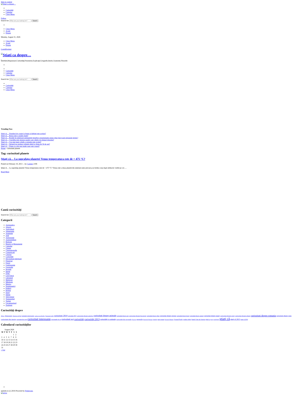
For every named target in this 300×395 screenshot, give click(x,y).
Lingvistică (10, 276)
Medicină (9, 280)
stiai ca (208, 319)
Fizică (8, 263)
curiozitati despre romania (263, 315)
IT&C (8, 274)
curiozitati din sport (21, 319)
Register (8, 49)
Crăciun (8, 255)
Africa (2, 316)
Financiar (9, 261)
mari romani (161, 319)
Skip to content (6, 2)
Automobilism (11, 240)
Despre (8, 33)
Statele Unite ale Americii (198, 319)
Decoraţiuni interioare (14, 259)
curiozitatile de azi (56, 319)
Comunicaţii (10, 252)
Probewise (29, 391)
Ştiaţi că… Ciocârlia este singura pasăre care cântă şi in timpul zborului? (27, 140)
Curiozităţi (9, 10)
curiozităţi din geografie (124, 319)
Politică (8, 288)
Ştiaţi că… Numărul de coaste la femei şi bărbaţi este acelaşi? (23, 134)
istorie (155, 319)
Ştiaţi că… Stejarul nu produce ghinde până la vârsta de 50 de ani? (25, 144)
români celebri (187, 319)
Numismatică (10, 286)
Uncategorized (11, 303)
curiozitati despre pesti (227, 316)
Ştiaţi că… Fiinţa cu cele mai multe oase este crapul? (20, 146)
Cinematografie (11, 250)
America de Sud (17, 316)
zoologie (216, 319)
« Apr (3, 350)
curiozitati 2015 (72, 316)
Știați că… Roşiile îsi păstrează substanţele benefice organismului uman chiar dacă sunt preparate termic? (39, 138)
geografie (140, 319)
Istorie (8, 271)
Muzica (8, 284)
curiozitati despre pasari (212, 316)
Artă (7, 236)
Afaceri (8, 227)
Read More (5, 172)
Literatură (9, 278)
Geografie (9, 267)
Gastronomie (10, 265)
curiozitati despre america (85, 316)
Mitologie (9, 282)
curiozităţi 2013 (92, 319)
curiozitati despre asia (123, 316)
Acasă (8, 31)
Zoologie (9, 305)
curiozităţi (79, 319)
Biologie (9, 242)
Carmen (30, 164)
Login (3, 49)
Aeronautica (10, 225)
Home (3, 148)
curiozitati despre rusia (283, 316)
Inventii (8, 269)
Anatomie (9, 233)
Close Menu (10, 14)
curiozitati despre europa (168, 316)
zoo (212, 319)
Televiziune (10, 297)
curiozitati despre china (153, 316)
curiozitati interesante (39, 319)
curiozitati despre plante (242, 316)
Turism (8, 301)
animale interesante (28, 316)
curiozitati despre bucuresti (137, 316)
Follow (3, 18)
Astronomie (10, 238)
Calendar (9, 12)
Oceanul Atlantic (169, 319)
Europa (134, 319)
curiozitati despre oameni (197, 316)
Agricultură (10, 229)
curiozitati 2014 (60, 315)
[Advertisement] (71, 109)
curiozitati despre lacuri (183, 316)
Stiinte (8, 295)
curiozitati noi (67, 319)
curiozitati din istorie (8, 319)
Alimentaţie (10, 231)
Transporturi (10, 299)
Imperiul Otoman (148, 319)
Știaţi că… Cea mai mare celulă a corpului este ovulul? (21, 142)
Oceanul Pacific (178, 319)
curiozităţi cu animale (108, 319)
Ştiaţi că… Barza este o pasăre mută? (14, 136)
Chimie (8, 248)
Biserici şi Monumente (14, 244)
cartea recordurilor (40, 316)
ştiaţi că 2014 (244, 319)
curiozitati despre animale (105, 315)
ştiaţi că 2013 (235, 319)
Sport (8, 293)
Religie (8, 290)
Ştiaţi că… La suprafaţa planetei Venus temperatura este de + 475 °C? (43, 158)
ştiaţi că (224, 319)
